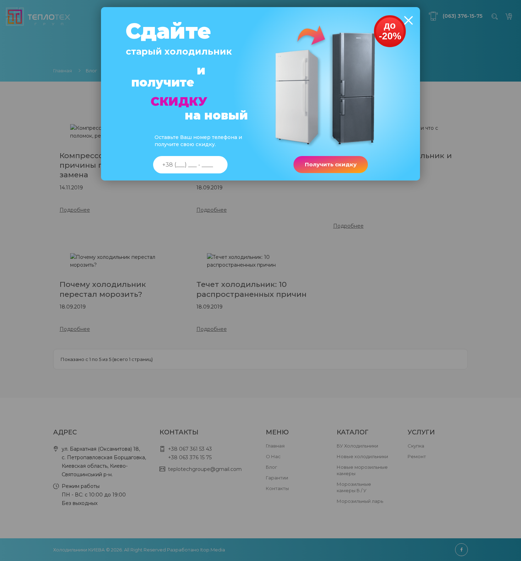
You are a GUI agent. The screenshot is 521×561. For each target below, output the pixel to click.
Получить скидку (331, 164)
